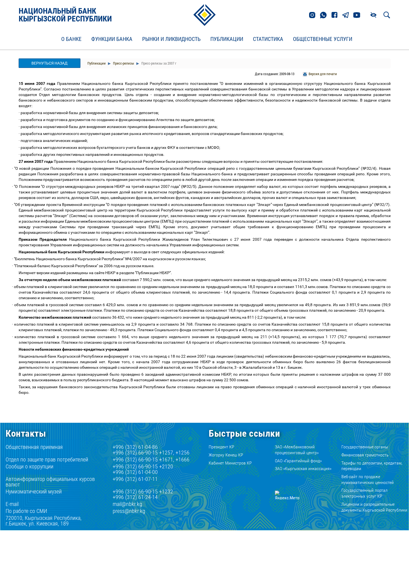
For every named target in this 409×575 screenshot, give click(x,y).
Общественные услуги (322, 39)
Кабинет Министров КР (230, 463)
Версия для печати (323, 74)
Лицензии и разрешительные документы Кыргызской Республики (374, 507)
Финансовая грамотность (365, 455)
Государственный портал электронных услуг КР (364, 493)
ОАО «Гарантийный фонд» (298, 460)
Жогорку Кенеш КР (226, 455)
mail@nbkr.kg (127, 504)
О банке (71, 39)
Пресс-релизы (123, 63)
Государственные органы (364, 446)
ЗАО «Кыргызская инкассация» (303, 468)
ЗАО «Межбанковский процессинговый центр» (297, 449)
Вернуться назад (49, 63)
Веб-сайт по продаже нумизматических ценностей (367, 479)
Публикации (226, 39)
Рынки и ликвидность (171, 39)
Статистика (268, 39)
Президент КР (221, 446)
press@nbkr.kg (129, 511)
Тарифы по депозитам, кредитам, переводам (371, 465)
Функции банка (111, 39)
